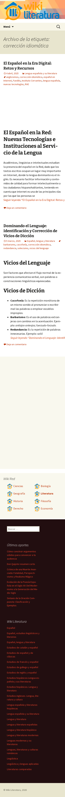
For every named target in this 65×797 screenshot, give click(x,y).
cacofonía (22, 244)
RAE (27, 84)
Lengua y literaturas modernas (22, 735)
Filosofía (46, 501)
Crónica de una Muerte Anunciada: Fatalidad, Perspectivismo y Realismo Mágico (21, 573)
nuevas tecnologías (13, 84)
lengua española (51, 80)
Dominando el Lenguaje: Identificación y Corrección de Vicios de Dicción (30, 230)
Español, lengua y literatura (41, 240)
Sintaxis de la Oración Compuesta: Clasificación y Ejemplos (21, 602)
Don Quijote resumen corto (21, 564)
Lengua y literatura (16, 719)
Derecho (18, 508)
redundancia (9, 248)
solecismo (23, 248)
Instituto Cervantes (32, 80)
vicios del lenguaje (39, 248)
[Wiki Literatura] (32, 11)
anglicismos (12, 77)
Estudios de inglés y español (22, 672)
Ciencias (18, 486)
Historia (18, 501)
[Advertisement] (42, 110)
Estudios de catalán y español (22, 647)
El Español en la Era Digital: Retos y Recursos (27, 66)
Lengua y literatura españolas (22, 724)
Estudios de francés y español (22, 661)
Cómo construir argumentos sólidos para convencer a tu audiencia (21, 555)
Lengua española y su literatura (41, 73)
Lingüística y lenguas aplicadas (23, 763)
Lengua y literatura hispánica (21, 729)
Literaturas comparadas (19, 769)
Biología (46, 486)
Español (11, 627)
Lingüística (12, 758)
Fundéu (17, 80)
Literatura (47, 493)
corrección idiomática (31, 77)
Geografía (19, 493)
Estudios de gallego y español (22, 667)
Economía (47, 508)
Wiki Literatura (13, 789)
